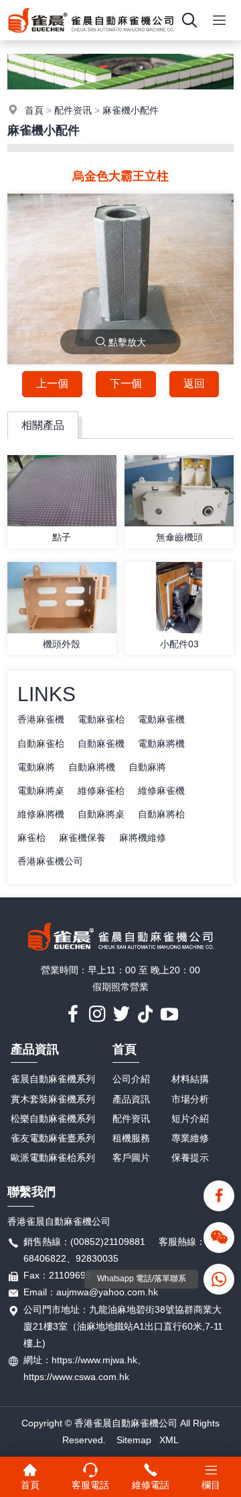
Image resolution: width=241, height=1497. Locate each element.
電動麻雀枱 (101, 719)
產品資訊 (35, 1049)
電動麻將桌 (40, 790)
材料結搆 (190, 1079)
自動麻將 (147, 767)
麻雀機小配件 (130, 110)
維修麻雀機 (161, 790)
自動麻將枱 (161, 814)
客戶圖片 (131, 1157)
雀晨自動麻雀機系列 (53, 1079)
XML (169, 1439)
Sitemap (133, 1439)
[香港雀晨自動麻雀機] (91, 37)
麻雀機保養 (82, 837)
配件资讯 (73, 110)
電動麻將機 (161, 743)
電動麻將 (36, 767)
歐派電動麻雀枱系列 (53, 1157)
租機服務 (131, 1138)
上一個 (52, 383)
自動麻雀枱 (40, 743)
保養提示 (190, 1157)
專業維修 (190, 1138)
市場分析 (190, 1099)
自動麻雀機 (101, 743)
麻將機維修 (142, 837)
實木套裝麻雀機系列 (53, 1099)
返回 (194, 383)
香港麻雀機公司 (50, 861)
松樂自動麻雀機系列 (53, 1118)
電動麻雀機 (161, 719)
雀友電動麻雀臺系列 (53, 1138)
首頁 (34, 110)
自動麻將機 (91, 767)
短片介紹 (190, 1118)
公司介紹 (131, 1079)
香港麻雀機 (40, 719)
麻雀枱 (31, 837)
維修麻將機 (40, 814)
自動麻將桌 (101, 814)
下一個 (126, 383)
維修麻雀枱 (101, 790)
